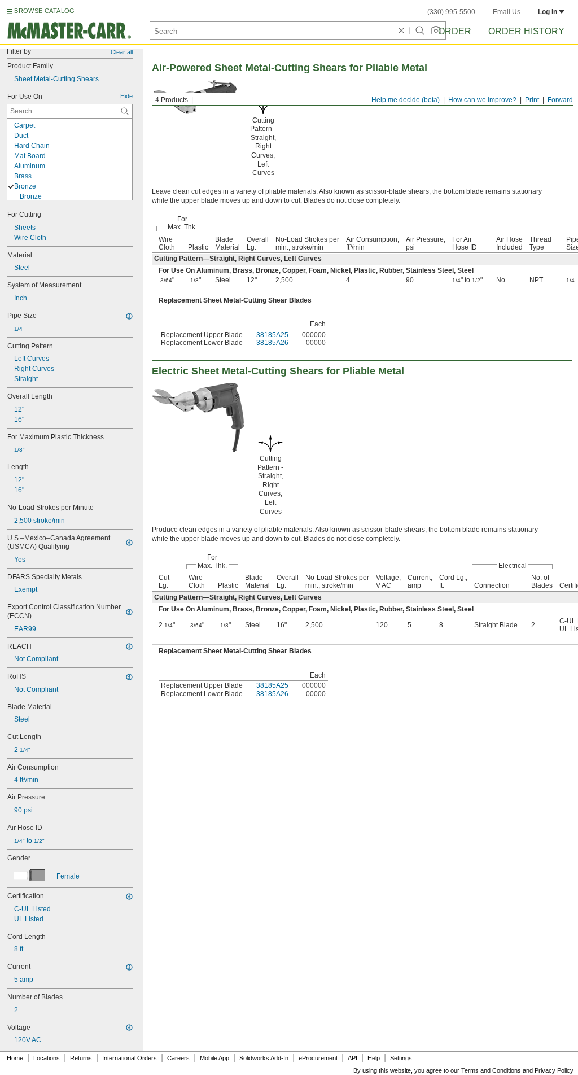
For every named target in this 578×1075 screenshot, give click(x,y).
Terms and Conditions (491, 1070)
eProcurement (318, 1058)
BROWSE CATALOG (44, 10)
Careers (178, 1058)
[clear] (401, 30)
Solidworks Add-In (263, 1058)
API (352, 1058)
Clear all (122, 52)
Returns (81, 1058)
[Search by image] (435, 30)
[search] (124, 111)
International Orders (129, 1058)
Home (15, 1058)
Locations (46, 1058)
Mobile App (214, 1058)
